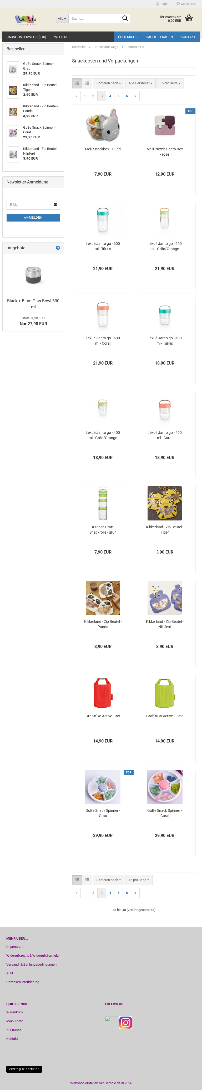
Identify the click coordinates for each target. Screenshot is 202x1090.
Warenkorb (14, 1012)
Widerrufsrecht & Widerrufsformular (33, 955)
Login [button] (164, 4)
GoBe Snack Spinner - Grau (102, 813)
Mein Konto (14, 1021)
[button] (77, 83)
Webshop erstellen (84, 1083)
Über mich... (128, 37)
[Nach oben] (187, 1082)
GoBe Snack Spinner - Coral (164, 813)
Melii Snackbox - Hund (103, 149)
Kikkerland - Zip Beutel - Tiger (165, 529)
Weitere (61, 37)
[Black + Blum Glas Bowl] (33, 275)
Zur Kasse (14, 1030)
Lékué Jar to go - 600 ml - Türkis (103, 246)
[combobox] (108, 83)
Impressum (14, 947)
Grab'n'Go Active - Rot (102, 716)
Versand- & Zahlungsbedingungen (31, 964)
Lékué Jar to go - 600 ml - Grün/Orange (165, 246)
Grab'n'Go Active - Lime (164, 716)
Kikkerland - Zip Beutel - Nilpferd (165, 624)
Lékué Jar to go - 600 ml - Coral (103, 340)
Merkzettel (188, 4)
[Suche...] (125, 18)
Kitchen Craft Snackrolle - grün (103, 529)
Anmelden (33, 217)
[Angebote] (58, 248)
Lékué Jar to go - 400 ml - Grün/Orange (103, 435)
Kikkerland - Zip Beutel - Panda (103, 624)
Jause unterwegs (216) (26, 37)
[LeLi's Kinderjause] (27, 19)
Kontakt (188, 37)
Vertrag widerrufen (24, 1069)
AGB (9, 973)
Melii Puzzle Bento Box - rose (165, 151)
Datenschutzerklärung (22, 982)
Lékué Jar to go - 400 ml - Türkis (165, 340)
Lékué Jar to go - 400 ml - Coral (165, 435)
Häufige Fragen (159, 37)
